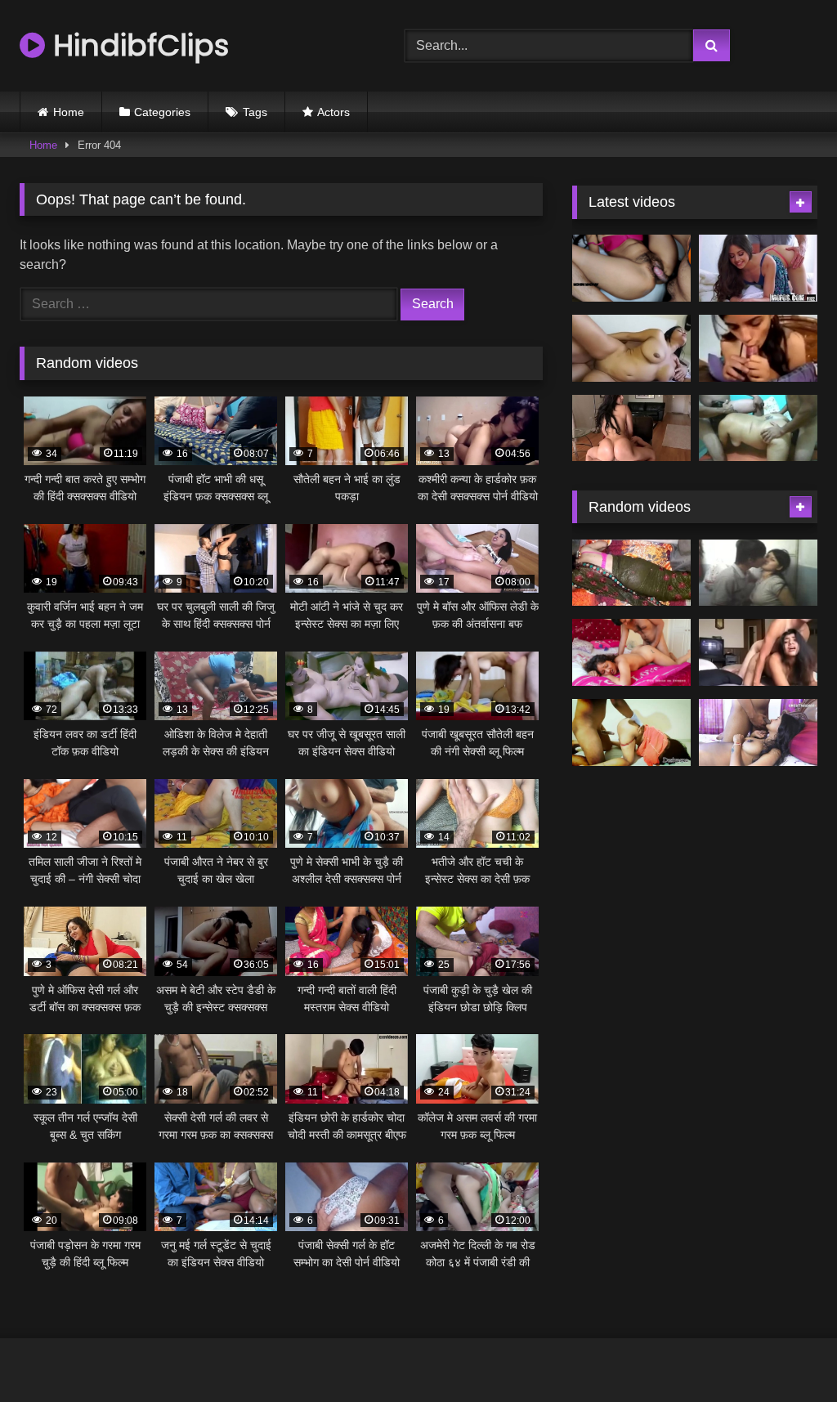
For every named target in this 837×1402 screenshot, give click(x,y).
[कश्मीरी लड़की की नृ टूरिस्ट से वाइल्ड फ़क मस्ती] (758, 652)
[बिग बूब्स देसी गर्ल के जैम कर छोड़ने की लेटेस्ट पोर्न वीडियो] (631, 348)
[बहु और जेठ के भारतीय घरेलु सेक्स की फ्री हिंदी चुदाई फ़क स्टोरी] (631, 732)
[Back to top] (786, 1353)
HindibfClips (137, 45)
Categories (162, 112)
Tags (255, 112)
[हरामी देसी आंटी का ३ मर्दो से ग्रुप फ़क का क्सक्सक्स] (758, 428)
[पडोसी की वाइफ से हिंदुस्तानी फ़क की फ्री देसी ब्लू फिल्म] (758, 732)
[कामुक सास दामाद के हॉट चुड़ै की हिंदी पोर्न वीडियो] (631, 268)
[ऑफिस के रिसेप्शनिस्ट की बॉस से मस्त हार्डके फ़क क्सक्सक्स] (758, 268)
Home (68, 112)
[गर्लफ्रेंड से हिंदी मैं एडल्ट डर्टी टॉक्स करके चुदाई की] (758, 348)
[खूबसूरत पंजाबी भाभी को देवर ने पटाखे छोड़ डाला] (631, 652)
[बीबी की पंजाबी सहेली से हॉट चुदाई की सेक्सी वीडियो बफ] (631, 573)
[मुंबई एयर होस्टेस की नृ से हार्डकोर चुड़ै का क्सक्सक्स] (631, 428)
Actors (333, 112)
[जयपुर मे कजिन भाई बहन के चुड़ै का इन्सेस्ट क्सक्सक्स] (758, 573)
